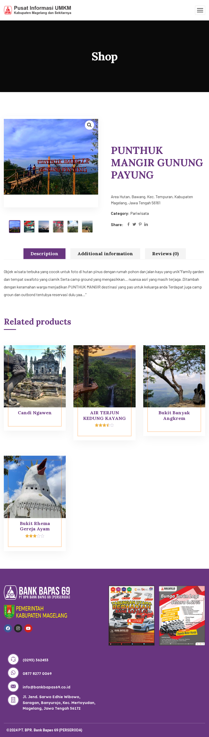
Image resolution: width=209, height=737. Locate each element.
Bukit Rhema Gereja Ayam (35, 526)
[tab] (44, 253)
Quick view (52, 357)
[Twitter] (134, 224)
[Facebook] (128, 224)
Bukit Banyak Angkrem (174, 415)
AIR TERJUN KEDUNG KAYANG (104, 415)
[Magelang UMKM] (37, 9)
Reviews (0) (165, 253)
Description (44, 253)
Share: (117, 224)
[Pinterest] (140, 224)
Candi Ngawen (35, 413)
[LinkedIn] (146, 224)
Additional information (105, 253)
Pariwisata (139, 213)
